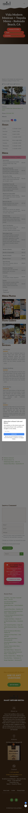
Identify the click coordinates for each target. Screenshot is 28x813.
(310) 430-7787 (10, 113)
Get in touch (14, 685)
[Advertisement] (14, 64)
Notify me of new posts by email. (11, 544)
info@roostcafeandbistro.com (14, 774)
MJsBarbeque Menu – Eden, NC (12, 461)
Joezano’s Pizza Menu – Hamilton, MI (13, 609)
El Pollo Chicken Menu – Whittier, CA (13, 656)
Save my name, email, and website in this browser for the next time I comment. (14, 536)
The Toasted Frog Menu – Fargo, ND (13, 625)
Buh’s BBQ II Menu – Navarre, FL (12, 650)
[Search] (21, 553)
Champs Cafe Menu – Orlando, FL (12, 619)
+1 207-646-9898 (14, 772)
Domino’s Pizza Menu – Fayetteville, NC (14, 463)
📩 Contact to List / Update (14, 579)
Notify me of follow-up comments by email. (14, 540)
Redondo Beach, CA (17, 36)
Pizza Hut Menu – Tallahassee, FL (12, 658)
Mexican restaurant (16, 32)
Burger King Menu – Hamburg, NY (13, 660)
